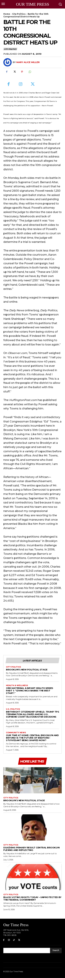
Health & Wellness (17, 685)
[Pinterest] (22, 71)
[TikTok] (14, 940)
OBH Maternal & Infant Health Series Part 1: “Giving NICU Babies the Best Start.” (29, 690)
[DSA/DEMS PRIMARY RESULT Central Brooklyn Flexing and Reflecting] (32, 827)
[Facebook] (6, 71)
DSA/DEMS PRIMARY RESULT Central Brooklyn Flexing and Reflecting (31, 848)
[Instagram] (21, 84)
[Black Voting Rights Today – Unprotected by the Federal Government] (32, 877)
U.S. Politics (13, 709)
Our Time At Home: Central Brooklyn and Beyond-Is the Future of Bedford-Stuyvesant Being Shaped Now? (32, 738)
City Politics (19, 14)
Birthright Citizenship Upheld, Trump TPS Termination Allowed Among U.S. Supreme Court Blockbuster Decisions (32, 714)
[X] (14, 71)
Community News (16, 733)
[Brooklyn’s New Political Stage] (32, 780)
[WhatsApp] (29, 71)
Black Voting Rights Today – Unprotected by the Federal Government (32, 898)
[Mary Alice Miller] (8, 62)
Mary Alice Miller (28, 62)
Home (6, 14)
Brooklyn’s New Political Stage (26, 669)
